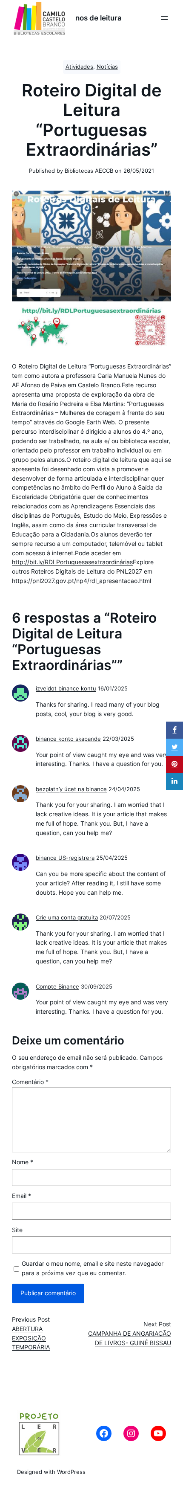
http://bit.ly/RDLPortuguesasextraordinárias (72, 562)
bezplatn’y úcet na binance (71, 789)
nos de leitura (98, 18)
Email (21, 1195)
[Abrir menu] (164, 18)
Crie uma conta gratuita (67, 917)
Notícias (107, 67)
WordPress (71, 1472)
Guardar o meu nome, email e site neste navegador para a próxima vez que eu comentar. (92, 1268)
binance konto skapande (68, 739)
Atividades (79, 67)
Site (17, 1230)
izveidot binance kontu (66, 688)
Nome (22, 1162)
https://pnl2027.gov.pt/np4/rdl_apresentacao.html (81, 580)
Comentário (30, 1082)
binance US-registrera (65, 858)
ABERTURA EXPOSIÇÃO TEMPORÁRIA (31, 1338)
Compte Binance (57, 986)
